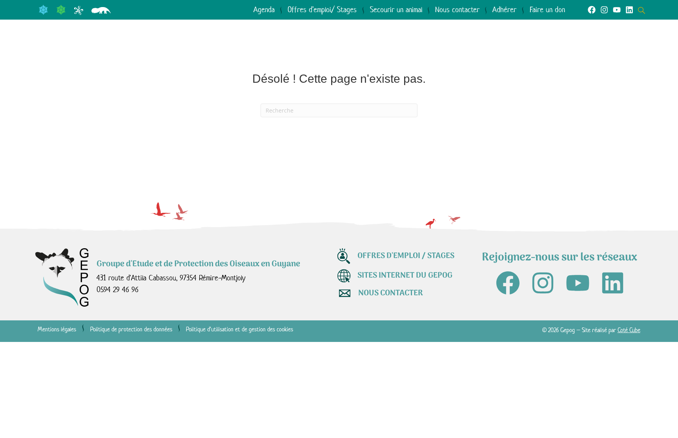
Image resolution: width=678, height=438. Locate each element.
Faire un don (547, 10)
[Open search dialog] (643, 9)
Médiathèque (400, 49)
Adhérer (504, 10)
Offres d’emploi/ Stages (322, 10)
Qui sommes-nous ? (91, 49)
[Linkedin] (629, 10)
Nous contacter (457, 10)
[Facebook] (591, 10)
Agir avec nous (310, 49)
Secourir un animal (396, 10)
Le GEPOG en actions (205, 49)
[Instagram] (604, 10)
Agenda (264, 10)
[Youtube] (617, 10)
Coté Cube (629, 330)
